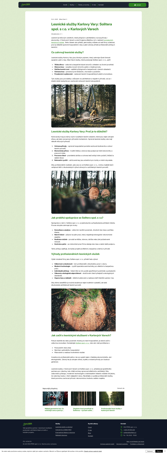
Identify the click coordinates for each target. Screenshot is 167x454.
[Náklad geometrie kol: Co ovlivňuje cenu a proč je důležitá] (55, 399)
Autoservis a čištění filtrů (63, 430)
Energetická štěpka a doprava (65, 432)
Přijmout (159, 451)
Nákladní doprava (61, 435)
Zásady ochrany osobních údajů (93, 451)
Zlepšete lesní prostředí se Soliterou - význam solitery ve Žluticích (83, 409)
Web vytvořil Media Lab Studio (135, 441)
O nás (90, 430)
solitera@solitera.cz (130, 432)
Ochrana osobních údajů (107, 444)
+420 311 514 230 (129, 430)
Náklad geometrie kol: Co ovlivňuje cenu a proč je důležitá (54, 409)
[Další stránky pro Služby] (75, 4)
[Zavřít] (165, 451)
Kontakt (90, 436)
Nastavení (150, 451)
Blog (89, 433)
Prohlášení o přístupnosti (137, 444)
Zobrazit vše (120, 388)
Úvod (90, 427)
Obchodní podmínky (122, 444)
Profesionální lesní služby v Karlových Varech (111, 409)
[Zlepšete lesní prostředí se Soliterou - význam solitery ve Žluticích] (83, 399)
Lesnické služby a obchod (63, 427)
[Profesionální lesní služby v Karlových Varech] (111, 399)
